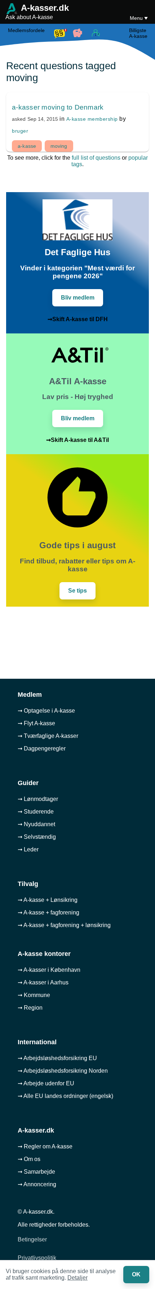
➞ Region (30, 1008)
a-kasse (27, 146)
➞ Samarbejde (36, 1172)
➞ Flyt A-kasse (36, 723)
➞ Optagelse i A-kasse (46, 711)
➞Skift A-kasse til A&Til (77, 440)
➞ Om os (29, 1159)
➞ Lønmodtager (38, 799)
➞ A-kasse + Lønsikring (48, 900)
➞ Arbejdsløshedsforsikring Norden (63, 1071)
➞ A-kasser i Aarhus (43, 982)
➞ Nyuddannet (36, 824)
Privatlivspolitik (37, 1258)
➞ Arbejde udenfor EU (46, 1083)
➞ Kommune (34, 995)
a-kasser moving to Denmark (57, 107)
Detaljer (77, 1278)
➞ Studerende (36, 812)
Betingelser (32, 1239)
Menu (137, 18)
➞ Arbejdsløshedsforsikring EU (57, 1058)
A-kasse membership (92, 119)
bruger (20, 131)
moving (58, 146)
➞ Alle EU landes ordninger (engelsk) (65, 1096)
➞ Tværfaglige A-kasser (48, 736)
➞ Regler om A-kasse (45, 1146)
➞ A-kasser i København (49, 970)
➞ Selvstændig (37, 837)
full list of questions (96, 158)
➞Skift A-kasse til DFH (78, 319)
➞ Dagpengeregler (42, 748)
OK (136, 1274)
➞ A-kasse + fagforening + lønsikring (64, 925)
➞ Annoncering (37, 1184)
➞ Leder (28, 849)
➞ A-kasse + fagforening (48, 912)
